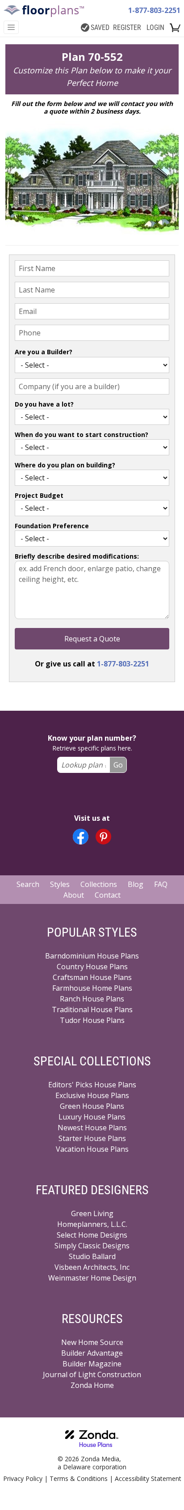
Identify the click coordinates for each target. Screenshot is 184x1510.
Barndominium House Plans (92, 956)
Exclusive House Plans (92, 1095)
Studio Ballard (92, 1256)
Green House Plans (92, 1106)
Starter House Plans (92, 1138)
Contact (108, 895)
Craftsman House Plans (92, 977)
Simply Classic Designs (92, 1246)
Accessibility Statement (148, 1478)
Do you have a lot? (44, 404)
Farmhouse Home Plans (92, 988)
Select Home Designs (92, 1235)
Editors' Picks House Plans (92, 1085)
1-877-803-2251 (154, 10)
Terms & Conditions (79, 1478)
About (73, 895)
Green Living (92, 1213)
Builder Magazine (92, 1364)
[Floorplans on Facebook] (80, 836)
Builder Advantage (92, 1353)
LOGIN (155, 27)
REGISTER (127, 27)
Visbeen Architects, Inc (92, 1267)
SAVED (100, 27)
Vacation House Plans (92, 1149)
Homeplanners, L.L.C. (92, 1224)
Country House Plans (92, 966)
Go (118, 765)
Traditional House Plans (92, 1009)
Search (28, 884)
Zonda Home (92, 1385)
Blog (135, 884)
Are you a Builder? (43, 352)
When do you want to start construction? (81, 434)
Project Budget (39, 495)
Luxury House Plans (92, 1117)
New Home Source (92, 1342)
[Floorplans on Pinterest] (103, 836)
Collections (98, 884)
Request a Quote (92, 639)
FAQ (160, 884)
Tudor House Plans (92, 1020)
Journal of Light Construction (92, 1374)
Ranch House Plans (92, 999)
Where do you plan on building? (65, 465)
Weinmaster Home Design (92, 1278)
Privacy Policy (22, 1478)
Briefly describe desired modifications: (77, 556)
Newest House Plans (92, 1127)
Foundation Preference (52, 526)
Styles (60, 884)
